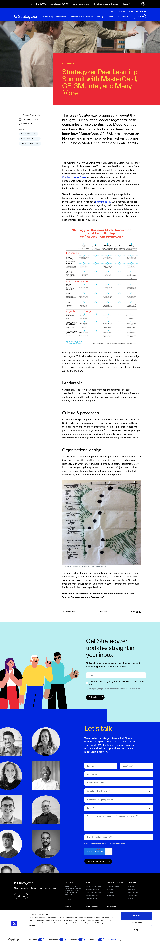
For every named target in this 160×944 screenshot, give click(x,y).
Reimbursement (91, 899)
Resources (123, 17)
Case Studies (132, 895)
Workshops (61, 17)
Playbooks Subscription (79, 17)
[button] (81, 17)
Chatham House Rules (74, 177)
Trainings (110, 889)
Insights (131, 886)
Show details (113, 940)
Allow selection (136, 923)
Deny (136, 930)
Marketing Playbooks (93, 892)
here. (124, 844)
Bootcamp (110, 895)
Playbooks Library (92, 895)
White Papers (133, 892)
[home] (25, 17)
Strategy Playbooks (93, 889)
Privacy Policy (134, 689)
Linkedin (68, 899)
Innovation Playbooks (93, 886)
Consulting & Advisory (114, 886)
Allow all (136, 915)
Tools (110, 17)
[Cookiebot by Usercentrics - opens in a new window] (14, 939)
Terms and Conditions (117, 689)
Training (99, 17)
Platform (110, 892)
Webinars (131, 889)
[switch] (62, 939)
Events (130, 899)
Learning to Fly (103, 201)
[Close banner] (156, 913)
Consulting (48, 17)
